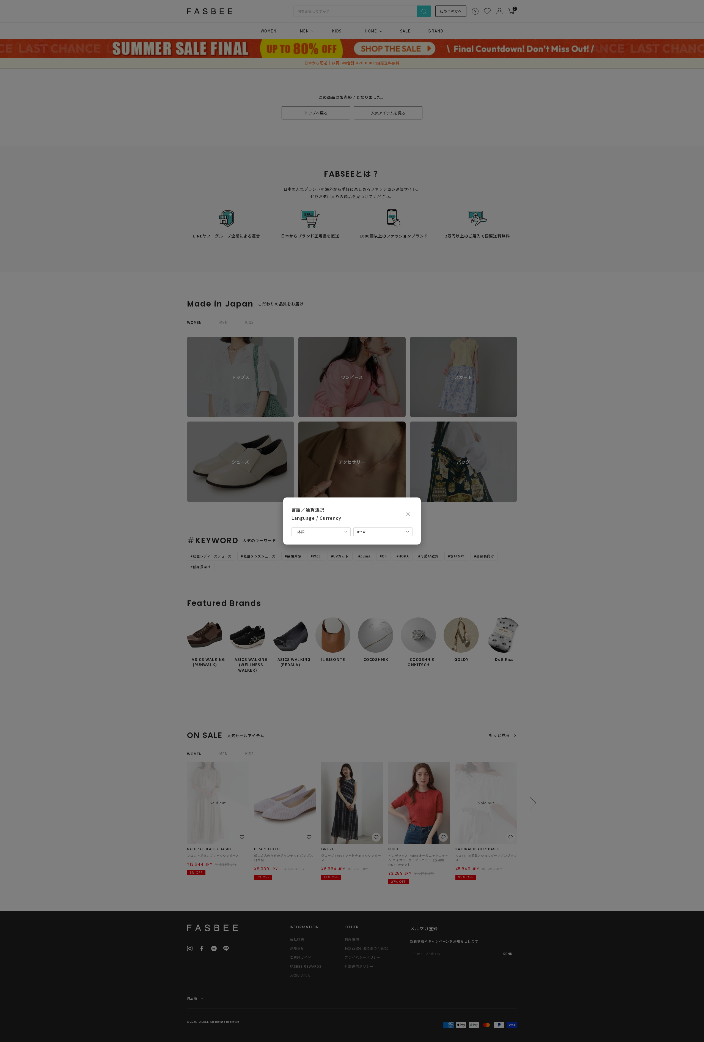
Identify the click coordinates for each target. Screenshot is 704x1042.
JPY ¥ (360, 531)
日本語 (299, 531)
